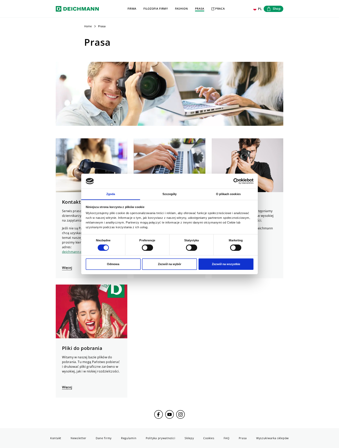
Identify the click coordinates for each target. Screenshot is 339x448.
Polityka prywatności (160, 438)
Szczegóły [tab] (169, 194)
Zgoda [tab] (110, 194)
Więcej (67, 268)
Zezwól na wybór (169, 264)
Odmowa (113, 264)
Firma (132, 8)
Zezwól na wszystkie (226, 264)
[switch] (147, 248)
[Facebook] (158, 414)
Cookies (208, 438)
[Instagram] (180, 414)
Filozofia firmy (155, 8)
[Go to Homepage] (77, 9)
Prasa (199, 8)
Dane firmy (104, 438)
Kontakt (55, 438)
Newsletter (78, 438)
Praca (220, 8)
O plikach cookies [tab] (228, 194)
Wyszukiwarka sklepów (272, 438)
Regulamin (128, 438)
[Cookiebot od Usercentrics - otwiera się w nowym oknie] (236, 181)
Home (88, 26)
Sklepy (189, 438)
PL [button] (260, 9)
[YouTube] (169, 414)
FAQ (226, 438)
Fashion (181, 8)
